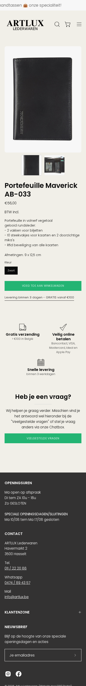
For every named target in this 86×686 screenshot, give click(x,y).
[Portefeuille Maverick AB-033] (31, 165)
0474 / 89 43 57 (17, 582)
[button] (56, 24)
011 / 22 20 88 (16, 568)
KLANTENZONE (17, 612)
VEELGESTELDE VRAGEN (43, 438)
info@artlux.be (17, 596)
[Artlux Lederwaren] (25, 24)
